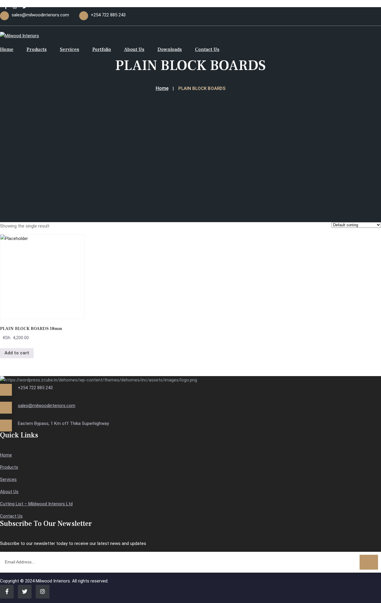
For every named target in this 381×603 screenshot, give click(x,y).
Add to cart (16, 353)
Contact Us (207, 49)
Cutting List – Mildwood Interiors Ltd (36, 504)
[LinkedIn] (15, 7)
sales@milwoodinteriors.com (46, 405)
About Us (134, 49)
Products (36, 49)
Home (6, 49)
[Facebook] (5, 7)
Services (69, 49)
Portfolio (101, 49)
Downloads (169, 49)
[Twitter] (24, 7)
